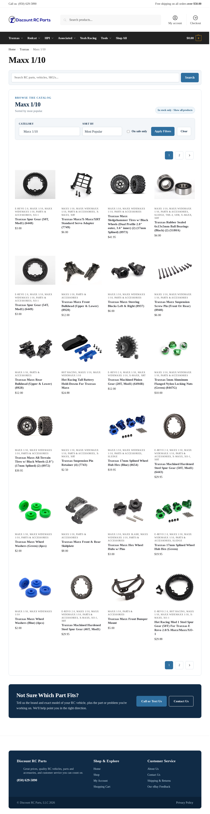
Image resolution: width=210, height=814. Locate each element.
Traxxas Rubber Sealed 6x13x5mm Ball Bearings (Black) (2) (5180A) (171, 226)
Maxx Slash (131, 534)
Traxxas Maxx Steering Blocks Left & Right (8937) (126, 304)
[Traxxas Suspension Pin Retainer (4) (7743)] (82, 426)
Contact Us (181, 701)
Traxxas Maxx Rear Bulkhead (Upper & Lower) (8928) (33, 383)
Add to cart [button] (35, 237)
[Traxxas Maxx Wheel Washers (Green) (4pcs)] (35, 510)
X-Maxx (186, 215)
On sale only (139, 131)
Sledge (159, 215)
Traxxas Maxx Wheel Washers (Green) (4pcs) (31, 544)
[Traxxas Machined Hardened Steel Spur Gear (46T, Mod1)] (82, 587)
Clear (184, 131)
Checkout (195, 23)
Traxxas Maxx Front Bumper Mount (128, 621)
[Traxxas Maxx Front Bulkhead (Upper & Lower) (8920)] (82, 270)
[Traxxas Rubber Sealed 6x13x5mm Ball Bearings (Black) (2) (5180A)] (174, 184)
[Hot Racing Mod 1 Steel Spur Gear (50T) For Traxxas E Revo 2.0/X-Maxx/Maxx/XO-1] (174, 587)
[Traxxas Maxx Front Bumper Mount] (128, 587)
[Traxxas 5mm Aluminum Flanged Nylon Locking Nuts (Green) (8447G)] (174, 348)
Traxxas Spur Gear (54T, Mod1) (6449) (32, 307)
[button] (194, 38)
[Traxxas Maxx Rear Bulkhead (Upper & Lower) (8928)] (35, 348)
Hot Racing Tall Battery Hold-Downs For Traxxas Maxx (79, 383)
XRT (73, 215)
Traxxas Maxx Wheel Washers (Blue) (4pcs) (29, 621)
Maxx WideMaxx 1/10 (175, 614)
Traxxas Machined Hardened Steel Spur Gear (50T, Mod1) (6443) (174, 468)
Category (26, 123)
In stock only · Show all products (175, 110)
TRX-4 (169, 215)
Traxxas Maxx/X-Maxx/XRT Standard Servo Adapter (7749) (81, 223)
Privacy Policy (184, 802)
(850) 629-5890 (27, 3)
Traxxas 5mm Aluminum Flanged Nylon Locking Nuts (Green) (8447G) (173, 383)
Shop (96, 774)
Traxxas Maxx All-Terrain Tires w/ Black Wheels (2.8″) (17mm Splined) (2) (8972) (34, 461)
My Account (101, 780)
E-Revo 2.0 (22, 208)
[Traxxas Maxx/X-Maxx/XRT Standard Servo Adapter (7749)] (82, 184)
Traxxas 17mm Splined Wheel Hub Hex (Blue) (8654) (128, 462)
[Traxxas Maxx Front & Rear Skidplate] (82, 510)
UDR (177, 215)
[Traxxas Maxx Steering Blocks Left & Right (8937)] (128, 270)
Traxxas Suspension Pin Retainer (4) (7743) (77, 462)
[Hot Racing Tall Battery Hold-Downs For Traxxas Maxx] (82, 348)
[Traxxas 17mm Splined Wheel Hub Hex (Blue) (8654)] (128, 426)
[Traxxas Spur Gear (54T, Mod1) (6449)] (35, 270)
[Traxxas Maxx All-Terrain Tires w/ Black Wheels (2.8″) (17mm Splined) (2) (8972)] (35, 426)
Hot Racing (69, 372)
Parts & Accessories (81, 211)
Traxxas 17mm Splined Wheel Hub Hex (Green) (174, 547)
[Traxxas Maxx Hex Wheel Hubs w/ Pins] (128, 510)
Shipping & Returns (159, 780)
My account (175, 23)
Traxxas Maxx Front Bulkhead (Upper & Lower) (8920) (80, 306)
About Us (153, 768)
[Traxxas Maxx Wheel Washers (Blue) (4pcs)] (35, 587)
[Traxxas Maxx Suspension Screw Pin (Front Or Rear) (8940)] (174, 270)
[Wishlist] (49, 170)
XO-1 (36, 215)
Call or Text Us (151, 701)
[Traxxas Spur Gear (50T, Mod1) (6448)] (35, 184)
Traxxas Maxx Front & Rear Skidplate (81, 544)
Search (190, 77)
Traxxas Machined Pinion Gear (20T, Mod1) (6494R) (126, 381)
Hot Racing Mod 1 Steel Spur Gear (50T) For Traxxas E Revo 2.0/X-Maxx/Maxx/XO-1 (174, 628)
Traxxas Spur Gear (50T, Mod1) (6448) (32, 221)
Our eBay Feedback (158, 786)
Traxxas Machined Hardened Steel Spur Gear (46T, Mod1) (81, 627)
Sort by (88, 123)
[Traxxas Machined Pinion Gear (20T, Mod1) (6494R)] (128, 348)
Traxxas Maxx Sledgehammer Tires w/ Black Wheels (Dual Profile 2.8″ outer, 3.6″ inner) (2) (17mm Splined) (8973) (128, 224)
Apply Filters (163, 131)
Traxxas (24, 49)
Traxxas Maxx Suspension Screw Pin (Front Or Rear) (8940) (172, 306)
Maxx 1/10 (36, 208)
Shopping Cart (102, 786)
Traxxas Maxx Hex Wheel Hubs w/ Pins (125, 547)
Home (12, 49)
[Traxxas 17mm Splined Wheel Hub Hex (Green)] (174, 510)
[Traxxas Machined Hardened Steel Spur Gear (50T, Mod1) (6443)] (174, 426)
